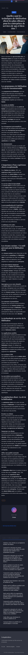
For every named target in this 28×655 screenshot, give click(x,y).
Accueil (3, 8)
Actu (7, 8)
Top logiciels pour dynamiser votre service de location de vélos (14, 581)
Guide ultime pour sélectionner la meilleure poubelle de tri (11, 617)
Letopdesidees (6, 637)
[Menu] (16, 1)
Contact (18, 646)
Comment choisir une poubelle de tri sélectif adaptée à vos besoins (12, 622)
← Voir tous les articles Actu (8, 525)
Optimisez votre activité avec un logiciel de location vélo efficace (14, 543)
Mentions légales (11, 646)
